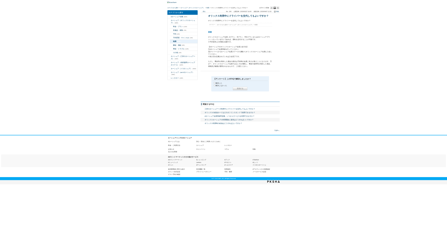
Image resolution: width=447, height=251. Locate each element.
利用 (208, 8)
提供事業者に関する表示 (176, 169)
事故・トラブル (181, 49)
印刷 (277, 11)
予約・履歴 (228, 172)
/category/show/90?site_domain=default (169, 72)
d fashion (256, 160)
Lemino (198, 162)
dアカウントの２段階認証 (261, 169)
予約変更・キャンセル (183, 38)
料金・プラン (180, 26)
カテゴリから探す (173, 8)
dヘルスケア (228, 165)
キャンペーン (200, 149)
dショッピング (201, 160)
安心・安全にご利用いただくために (208, 141)
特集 (254, 149)
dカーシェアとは (173, 141)
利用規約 (227, 169)
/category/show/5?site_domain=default (169, 62)
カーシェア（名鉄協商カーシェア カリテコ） (184, 63)
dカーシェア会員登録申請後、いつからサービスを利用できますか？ (229, 116)
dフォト (170, 165)
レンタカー (177, 78)
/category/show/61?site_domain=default (169, 68)
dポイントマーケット (175, 160)
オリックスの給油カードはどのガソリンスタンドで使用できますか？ (230, 112)
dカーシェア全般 (179, 17)
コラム (226, 149)
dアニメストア (201, 165)
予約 (176, 34)
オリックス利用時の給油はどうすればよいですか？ (223, 123)
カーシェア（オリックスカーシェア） (192, 8)
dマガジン (227, 162)
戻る (204, 11)
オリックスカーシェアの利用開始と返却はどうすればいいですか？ (229, 120)
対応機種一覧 (200, 169)
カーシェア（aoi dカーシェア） (182, 73)
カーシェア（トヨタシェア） (183, 68)
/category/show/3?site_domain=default (169, 20)
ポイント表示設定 (174, 172)
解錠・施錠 (179, 45)
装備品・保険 (179, 30)
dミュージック (173, 162)
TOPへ (276, 130)
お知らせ (171, 149)
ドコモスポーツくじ (259, 165)
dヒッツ (255, 162)
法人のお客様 (172, 152)
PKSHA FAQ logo (273, 181)
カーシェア (200, 145)
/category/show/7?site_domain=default (169, 78)
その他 (177, 52)
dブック (227, 160)
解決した (219, 83)
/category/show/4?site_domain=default (169, 56)
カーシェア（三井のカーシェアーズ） (183, 57)
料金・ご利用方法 (174, 145)
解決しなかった (221, 85)
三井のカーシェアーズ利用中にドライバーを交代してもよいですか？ (230, 109)
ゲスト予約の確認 (174, 174)
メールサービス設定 (259, 172)
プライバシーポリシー (203, 172)
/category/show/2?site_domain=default (169, 16)
